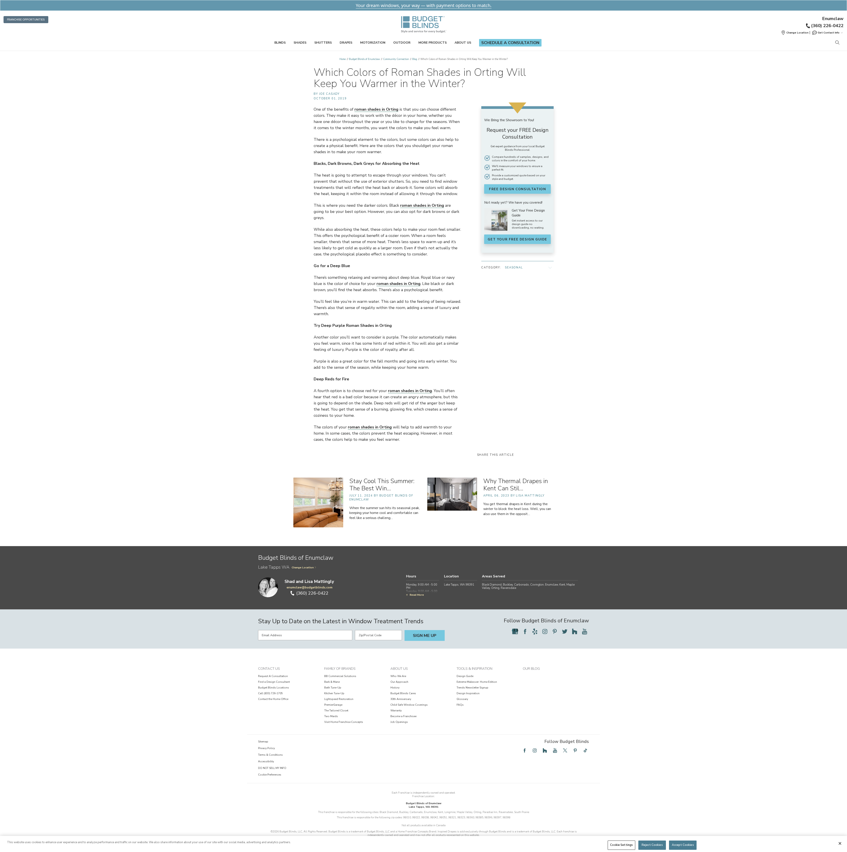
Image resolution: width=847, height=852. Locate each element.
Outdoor (401, 43)
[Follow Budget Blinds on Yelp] (534, 631)
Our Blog (531, 668)
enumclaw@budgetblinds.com (309, 587)
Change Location (303, 567)
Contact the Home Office (273, 699)
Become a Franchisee (403, 716)
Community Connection (396, 59)
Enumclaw (832, 18)
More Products (432, 43)
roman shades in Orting (376, 109)
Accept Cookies (683, 845)
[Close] (840, 843)
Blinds (280, 43)
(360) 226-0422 (827, 26)
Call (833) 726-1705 (270, 693)
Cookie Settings (621, 845)
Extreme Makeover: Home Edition (477, 682)
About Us (463, 43)
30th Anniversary (400, 699)
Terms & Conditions (270, 755)
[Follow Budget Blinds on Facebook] (525, 631)
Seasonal (514, 268)
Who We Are (398, 676)
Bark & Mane (332, 682)
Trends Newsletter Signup (472, 687)
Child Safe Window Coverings (409, 705)
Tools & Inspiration (474, 668)
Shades (300, 43)
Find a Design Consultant (274, 682)
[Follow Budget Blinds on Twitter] (564, 631)
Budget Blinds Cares (403, 693)
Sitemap (263, 741)
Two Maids (331, 716)
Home (342, 59)
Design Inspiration (468, 693)
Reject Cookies (652, 845)
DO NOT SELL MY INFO (272, 768)
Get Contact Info (829, 32)
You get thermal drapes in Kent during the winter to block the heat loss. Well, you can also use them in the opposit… (517, 509)
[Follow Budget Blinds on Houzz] (574, 631)
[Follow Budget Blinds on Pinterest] (554, 631)
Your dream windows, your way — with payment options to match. (423, 5)
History (394, 687)
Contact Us (269, 668)
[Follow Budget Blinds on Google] (515, 631)
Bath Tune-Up (332, 687)
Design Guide (465, 676)
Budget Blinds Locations (273, 687)
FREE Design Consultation (517, 189)
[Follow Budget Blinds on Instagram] (544, 631)
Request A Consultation (273, 676)
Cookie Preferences (269, 774)
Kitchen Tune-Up (334, 693)
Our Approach (399, 682)
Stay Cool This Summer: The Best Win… (381, 485)
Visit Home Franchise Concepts (343, 722)
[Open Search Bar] (837, 42)
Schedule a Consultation (510, 43)
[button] (794, 32)
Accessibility (266, 761)
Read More (417, 595)
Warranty (396, 710)
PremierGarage (333, 705)
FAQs (460, 705)
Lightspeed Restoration (338, 699)
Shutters (323, 43)
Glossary (462, 699)
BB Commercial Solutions (340, 676)
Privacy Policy (266, 748)
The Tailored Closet (336, 710)
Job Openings (399, 722)
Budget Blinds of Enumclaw (364, 59)
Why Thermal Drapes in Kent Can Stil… (515, 485)
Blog (414, 59)
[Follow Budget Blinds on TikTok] (585, 750)
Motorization (372, 43)
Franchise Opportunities (26, 19)
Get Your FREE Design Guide (517, 239)
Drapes (346, 43)
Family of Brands (340, 668)
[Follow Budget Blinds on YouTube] (584, 631)
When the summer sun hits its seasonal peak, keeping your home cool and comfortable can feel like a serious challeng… (384, 513)
